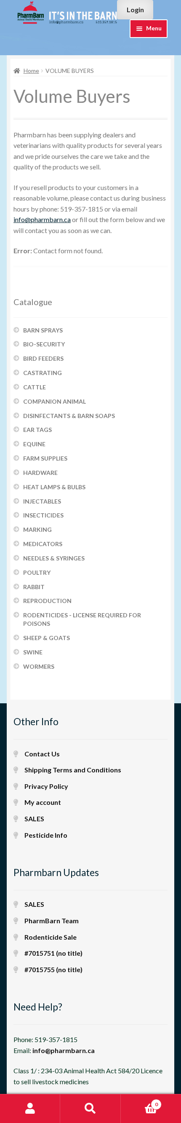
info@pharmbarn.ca (42, 219)
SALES (34, 819)
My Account (30, 1108)
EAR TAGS (37, 429)
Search (90, 1108)
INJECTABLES (42, 501)
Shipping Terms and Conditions (72, 770)
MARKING (37, 529)
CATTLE (34, 387)
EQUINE (34, 444)
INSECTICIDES (43, 515)
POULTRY (37, 572)
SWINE (33, 652)
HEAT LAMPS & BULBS (54, 486)
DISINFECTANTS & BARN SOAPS (69, 415)
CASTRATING (42, 372)
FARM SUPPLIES (45, 458)
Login (135, 9)
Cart (139, 1101)
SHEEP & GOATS (46, 637)
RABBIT (34, 586)
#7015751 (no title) (53, 953)
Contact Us (42, 754)
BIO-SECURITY (44, 344)
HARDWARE (40, 472)
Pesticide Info (45, 835)
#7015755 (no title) (53, 969)
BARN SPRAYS (43, 330)
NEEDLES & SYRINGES (54, 558)
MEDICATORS (42, 543)
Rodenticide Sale (50, 937)
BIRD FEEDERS (43, 358)
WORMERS (38, 666)
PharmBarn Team (51, 921)
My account (42, 802)
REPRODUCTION (47, 600)
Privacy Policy (46, 786)
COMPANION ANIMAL (54, 401)
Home (31, 70)
